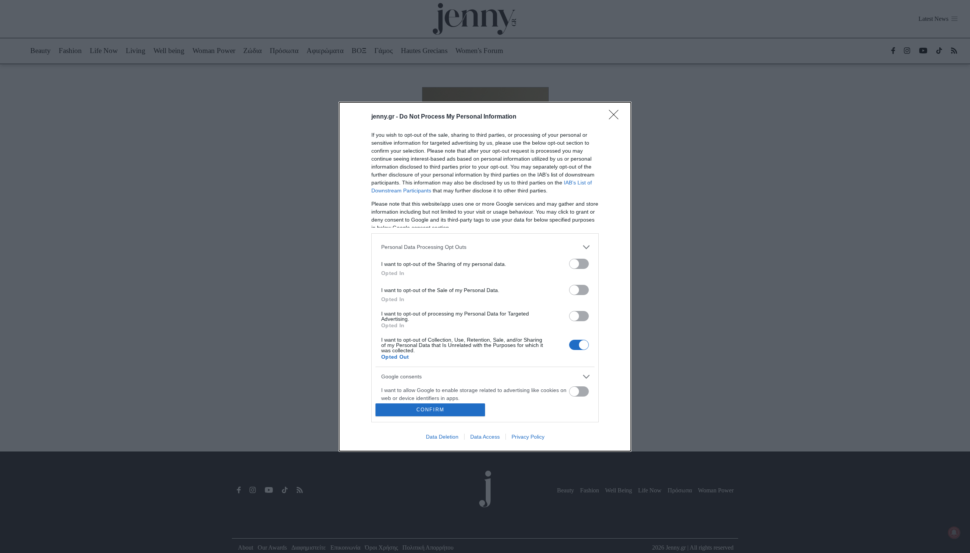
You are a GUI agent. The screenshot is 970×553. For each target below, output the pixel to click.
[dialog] (485, 276)
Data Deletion (442, 437)
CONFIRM (430, 409)
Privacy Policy (528, 437)
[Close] (616, 117)
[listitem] (485, 247)
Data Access (485, 437)
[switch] (579, 264)
